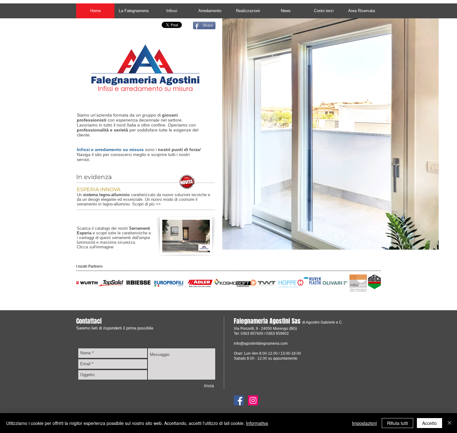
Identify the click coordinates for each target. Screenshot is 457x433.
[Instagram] (253, 400)
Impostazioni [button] (364, 423)
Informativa (257, 423)
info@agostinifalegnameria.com (261, 343)
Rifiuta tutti (397, 423)
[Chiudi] (449, 423)
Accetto (429, 423)
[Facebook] (239, 400)
